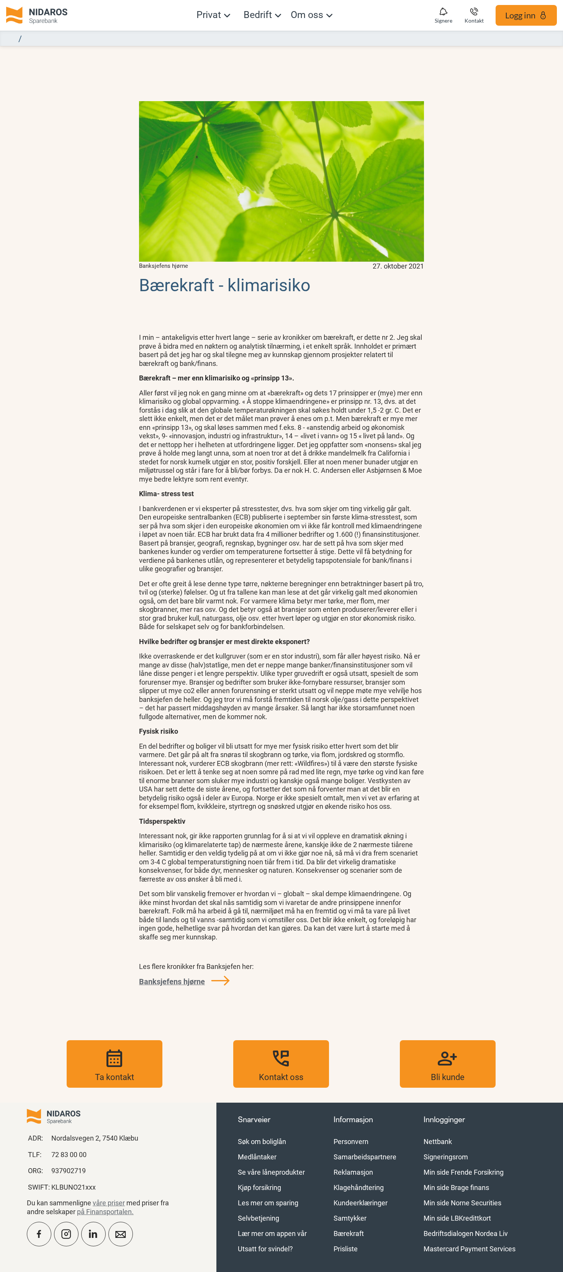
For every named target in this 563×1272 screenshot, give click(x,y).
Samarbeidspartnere (365, 1156)
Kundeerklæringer (361, 1202)
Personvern (351, 1141)
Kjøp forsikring (259, 1187)
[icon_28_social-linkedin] (93, 1234)
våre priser (109, 1202)
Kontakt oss (281, 1064)
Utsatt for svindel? (265, 1248)
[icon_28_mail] (120, 1234)
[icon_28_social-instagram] (66, 1234)
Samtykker (350, 1218)
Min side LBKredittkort (457, 1218)
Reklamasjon (353, 1172)
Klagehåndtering (359, 1187)
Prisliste (346, 1248)
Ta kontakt (114, 1064)
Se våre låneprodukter (271, 1172)
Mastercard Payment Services (470, 1248)
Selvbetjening (258, 1218)
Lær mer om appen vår (272, 1233)
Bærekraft (349, 1233)
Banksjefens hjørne (172, 981)
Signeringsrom (446, 1156)
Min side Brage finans (456, 1187)
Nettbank (438, 1141)
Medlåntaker (257, 1156)
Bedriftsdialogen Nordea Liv (466, 1233)
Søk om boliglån (262, 1141)
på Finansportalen (104, 1211)
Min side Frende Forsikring (464, 1172)
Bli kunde (448, 1064)
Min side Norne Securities (462, 1202)
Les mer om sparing (268, 1202)
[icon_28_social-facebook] (39, 1234)
